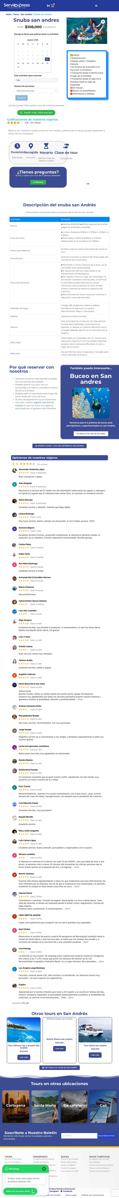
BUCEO (65, 1157)
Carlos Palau (25, 544)
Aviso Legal (71, 1195)
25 (23, 63)
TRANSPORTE (40, 1157)
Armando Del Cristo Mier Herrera (35, 577)
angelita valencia (27, 674)
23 (47, 59)
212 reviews (42, 464)
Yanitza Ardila (25, 660)
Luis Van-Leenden (28, 610)
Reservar (21, 98)
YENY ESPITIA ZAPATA (30, 915)
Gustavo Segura (26, 528)
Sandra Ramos (26, 760)
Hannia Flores (25, 893)
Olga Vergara (25, 620)
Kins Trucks (24, 786)
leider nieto (24, 554)
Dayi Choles (24, 929)
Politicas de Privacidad (49, 1195)
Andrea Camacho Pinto (30, 706)
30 (47, 63)
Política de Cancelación (92, 1195)
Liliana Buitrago (26, 514)
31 (18, 67)
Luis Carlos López (27, 840)
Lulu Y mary (24, 637)
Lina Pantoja (25, 948)
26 (28, 63)
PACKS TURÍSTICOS (99, 1157)
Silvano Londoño (27, 854)
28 (38, 63)
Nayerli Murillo (26, 817)
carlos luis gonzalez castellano (34, 746)
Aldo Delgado (25, 483)
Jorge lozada (25, 729)
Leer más (24, 1057)
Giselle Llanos (26, 646)
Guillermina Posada (28, 770)
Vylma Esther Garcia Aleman (33, 601)
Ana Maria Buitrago (28, 563)
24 (18, 63)
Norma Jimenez (26, 874)
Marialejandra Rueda (29, 716)
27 (33, 63)
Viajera (22, 984)
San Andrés (26, 14)
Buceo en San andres (91, 378)
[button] (96, 6)
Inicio (8, 14)
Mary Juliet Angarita (29, 831)
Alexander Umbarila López (32, 469)
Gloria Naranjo (26, 500)
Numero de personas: (24, 86)
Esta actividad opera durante (28, 75)
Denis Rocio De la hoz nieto (32, 684)
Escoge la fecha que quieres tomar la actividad (36, 34)
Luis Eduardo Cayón (28, 803)
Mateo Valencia (26, 587)
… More (79, 699)
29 (42, 63)
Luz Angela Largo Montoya (32, 968)
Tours (16, 14)
